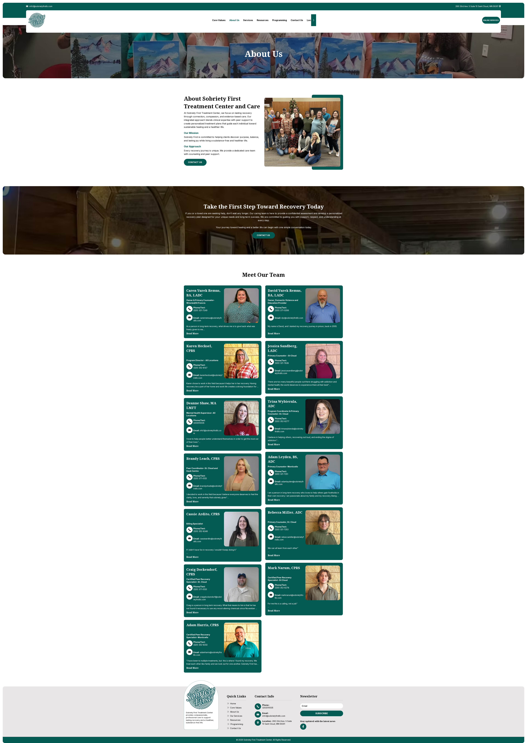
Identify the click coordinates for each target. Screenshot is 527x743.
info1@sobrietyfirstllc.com (273, 716)
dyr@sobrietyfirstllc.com (292, 318)
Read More (192, 333)
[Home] (189, 309)
